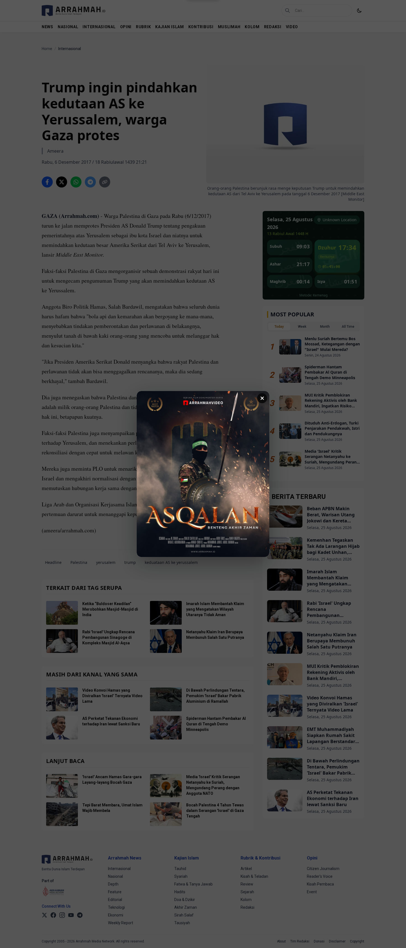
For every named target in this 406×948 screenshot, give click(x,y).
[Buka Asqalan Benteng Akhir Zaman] (203, 474)
